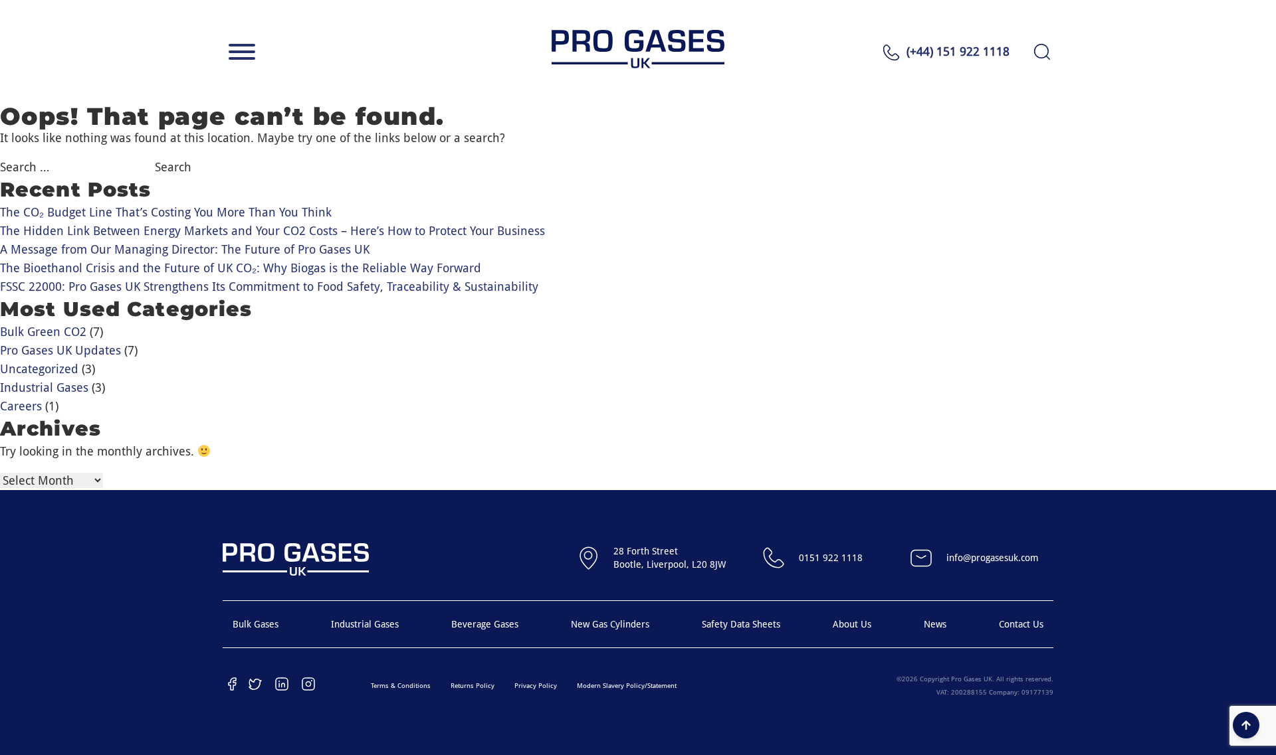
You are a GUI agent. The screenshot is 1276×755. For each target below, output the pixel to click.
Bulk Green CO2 (43, 332)
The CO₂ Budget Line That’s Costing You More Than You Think (166, 212)
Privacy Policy (535, 685)
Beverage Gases (484, 624)
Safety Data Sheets (741, 624)
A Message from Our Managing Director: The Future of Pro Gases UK (185, 249)
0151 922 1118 (831, 557)
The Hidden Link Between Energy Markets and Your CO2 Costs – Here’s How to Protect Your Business (272, 231)
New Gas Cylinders (610, 624)
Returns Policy (472, 685)
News (935, 624)
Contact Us (1021, 624)
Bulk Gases (255, 624)
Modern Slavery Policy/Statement (627, 685)
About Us (852, 624)
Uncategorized (39, 369)
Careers (21, 406)
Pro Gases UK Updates (60, 350)
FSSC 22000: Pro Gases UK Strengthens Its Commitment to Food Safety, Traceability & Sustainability (269, 287)
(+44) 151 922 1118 (958, 51)
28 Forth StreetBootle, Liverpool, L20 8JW (669, 558)
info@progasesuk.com (992, 557)
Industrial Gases (44, 387)
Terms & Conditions (401, 685)
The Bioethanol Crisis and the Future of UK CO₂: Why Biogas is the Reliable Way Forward (240, 268)
